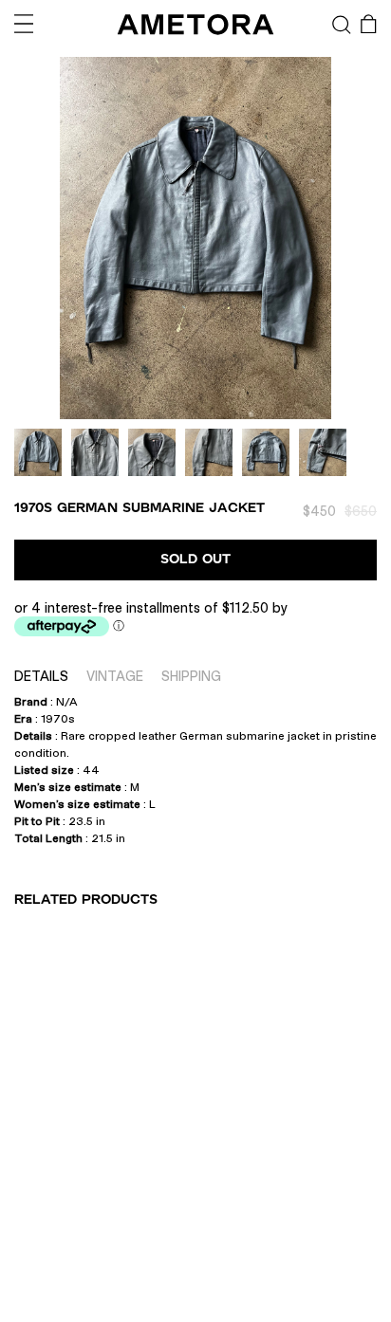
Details (41, 676)
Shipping (191, 676)
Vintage (114, 676)
